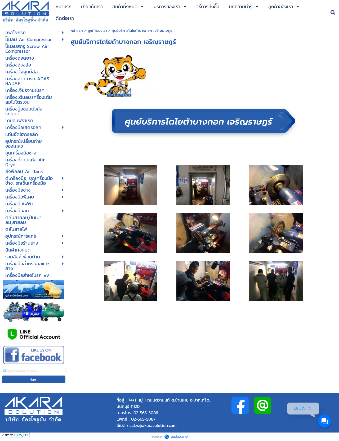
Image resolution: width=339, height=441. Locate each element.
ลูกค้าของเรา (97, 30)
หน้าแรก (77, 30)
